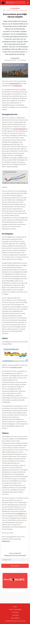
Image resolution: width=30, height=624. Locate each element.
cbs (4, 10)
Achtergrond (15, 8)
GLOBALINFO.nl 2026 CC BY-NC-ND (15, 621)
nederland (23, 10)
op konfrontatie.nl (14, 83)
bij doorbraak (18, 86)
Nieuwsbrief (15, 618)
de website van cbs (15, 367)
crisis (8, 10)
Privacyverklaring (15, 609)
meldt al (20, 513)
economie (15, 10)
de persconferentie (19, 129)
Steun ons (15, 612)
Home (15, 606)
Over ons (15, 615)
